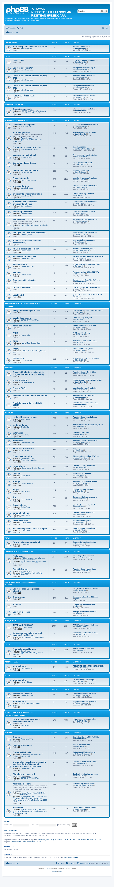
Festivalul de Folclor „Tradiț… (84, 248)
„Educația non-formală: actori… (85, 693)
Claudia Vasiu (26, 274)
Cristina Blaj (25, 427)
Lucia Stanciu (80, 134)
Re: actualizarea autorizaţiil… (84, 680)
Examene (8, 733)
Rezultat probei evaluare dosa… (85, 403)
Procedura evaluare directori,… (85, 155)
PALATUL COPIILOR (82, 557)
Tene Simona (79, 242)
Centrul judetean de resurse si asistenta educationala (26, 720)
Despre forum (11, 42)
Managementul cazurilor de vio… (86, 232)
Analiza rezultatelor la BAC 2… (85, 341)
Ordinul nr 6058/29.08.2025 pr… (85, 752)
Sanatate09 (79, 195)
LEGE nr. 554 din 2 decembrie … (85, 60)
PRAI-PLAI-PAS (20, 264)
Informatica (18, 441)
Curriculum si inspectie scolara (27, 147)
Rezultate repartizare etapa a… (85, 783)
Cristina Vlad (25, 544)
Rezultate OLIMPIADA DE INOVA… (86, 440)
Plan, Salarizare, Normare (24, 649)
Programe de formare (22, 694)
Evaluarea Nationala (22, 752)
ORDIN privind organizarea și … (85, 807)
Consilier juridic (80, 62)
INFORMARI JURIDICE (23, 625)
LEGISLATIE (18, 60)
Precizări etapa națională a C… (85, 473)
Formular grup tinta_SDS (82, 318)
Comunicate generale (22, 109)
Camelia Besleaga (27, 382)
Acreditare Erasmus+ (22, 326)
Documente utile (29, 653)
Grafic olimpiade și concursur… (85, 774)
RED (74, 448)
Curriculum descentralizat (24, 163)
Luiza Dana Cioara (27, 196)
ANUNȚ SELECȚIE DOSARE (83, 649)
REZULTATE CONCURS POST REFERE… (88, 666)
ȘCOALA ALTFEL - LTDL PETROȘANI (87, 295)
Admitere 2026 (28, 796)
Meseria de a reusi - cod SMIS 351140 (30, 396)
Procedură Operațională (82, 520)
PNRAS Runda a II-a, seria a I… (85, 348)
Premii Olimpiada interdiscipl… (85, 489)
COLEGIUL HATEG (68, 839)
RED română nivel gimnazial (84, 240)
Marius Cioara (27, 637)
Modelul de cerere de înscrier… (85, 178)
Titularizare (18, 556)
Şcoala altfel (18, 295)
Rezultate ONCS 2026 (81, 433)
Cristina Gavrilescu (82, 571)
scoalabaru (79, 650)
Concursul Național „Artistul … (85, 211)
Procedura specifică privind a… (85, 701)
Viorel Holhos (25, 435)
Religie (16, 489)
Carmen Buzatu (80, 164)
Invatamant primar (21, 186)
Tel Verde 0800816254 (22, 287)
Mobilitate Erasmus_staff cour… (85, 325)
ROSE (15, 341)
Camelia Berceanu (27, 443)
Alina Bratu (25, 450)
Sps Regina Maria (71, 857)
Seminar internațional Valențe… (85, 604)
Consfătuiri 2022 (79, 147)
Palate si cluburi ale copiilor (26, 249)
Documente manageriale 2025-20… (86, 124)
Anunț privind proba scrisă (83, 85)
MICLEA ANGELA (81, 721)
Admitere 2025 (42, 796)
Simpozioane (19, 597)
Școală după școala (22, 318)
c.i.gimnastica (56, 839)
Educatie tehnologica (22, 456)
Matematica (18, 433)
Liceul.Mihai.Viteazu (82, 250)
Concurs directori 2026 (23, 68)
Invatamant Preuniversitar (16, 120)
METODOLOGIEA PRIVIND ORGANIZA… (88, 256)
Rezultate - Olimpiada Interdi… (85, 466)
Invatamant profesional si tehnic (27, 194)
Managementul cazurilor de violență (29, 233)
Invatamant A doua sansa (24, 257)
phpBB (49, 868)
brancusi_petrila (44, 839)
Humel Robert (26, 523)
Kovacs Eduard (26, 682)
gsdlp (77, 296)
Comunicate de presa (14, 105)
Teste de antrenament (22, 745)
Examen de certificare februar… (85, 762)
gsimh (92, 839)
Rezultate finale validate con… (85, 75)
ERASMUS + (18, 358)
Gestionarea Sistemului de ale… (85, 633)
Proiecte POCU (19, 388)
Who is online (10, 830)
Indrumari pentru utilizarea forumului (30, 47)
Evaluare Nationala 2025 (21, 756)
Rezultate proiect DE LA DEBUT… (86, 272)
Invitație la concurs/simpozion (84, 612)
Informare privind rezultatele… (85, 109)
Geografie (17, 474)
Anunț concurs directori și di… (85, 68)
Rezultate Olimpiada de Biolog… (85, 481)
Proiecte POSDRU (21, 380)
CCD (6, 689)
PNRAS (16, 349)
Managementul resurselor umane (19, 552)
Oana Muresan (26, 668)
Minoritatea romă (20, 521)
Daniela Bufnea (26, 172)
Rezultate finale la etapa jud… (84, 513)
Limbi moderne (20, 425)
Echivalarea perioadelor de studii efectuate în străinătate (28, 634)
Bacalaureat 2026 (29, 809)
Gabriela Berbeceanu (28, 180)
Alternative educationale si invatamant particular (25, 203)
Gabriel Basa (25, 491)
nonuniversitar (80, 763)
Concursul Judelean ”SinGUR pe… (86, 280)
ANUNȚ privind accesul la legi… (85, 625)
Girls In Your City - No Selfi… (84, 194)
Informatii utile (19, 666)
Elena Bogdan (26, 651)
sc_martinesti (80, 681)
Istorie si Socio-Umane (23, 448)
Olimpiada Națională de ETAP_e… (86, 456)
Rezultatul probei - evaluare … (84, 395)
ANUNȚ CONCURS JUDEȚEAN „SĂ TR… (88, 425)
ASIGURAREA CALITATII (24, 219)
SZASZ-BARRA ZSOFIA (30, 111)
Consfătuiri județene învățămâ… (85, 201)
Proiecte (9, 368)
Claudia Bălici (80, 327)
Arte (14, 497)
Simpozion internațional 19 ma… (85, 597)
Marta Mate (26, 225)
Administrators (15, 842)
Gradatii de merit (20, 569)
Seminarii (17, 604)
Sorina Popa (25, 507)
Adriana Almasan (25, 113)
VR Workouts (27, 360)
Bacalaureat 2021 (40, 811)
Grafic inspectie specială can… (85, 528)
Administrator (26, 49)
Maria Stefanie (37, 113)
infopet (77, 606)
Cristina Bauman (38, 468)
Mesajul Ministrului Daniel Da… (85, 95)
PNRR (15, 333)
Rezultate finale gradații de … (84, 569)
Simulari (16, 737)
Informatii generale (21, 132)
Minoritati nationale (21, 513)
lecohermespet (80, 590)
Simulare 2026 (27, 739)
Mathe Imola (25, 515)
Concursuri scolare (21, 612)
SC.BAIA (98, 839)
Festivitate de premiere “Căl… (84, 719)
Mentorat (17, 272)
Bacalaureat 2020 (21, 813)
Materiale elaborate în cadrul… (84, 388)
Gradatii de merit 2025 (20, 575)
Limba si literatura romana (25, 417)
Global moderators (28, 842)
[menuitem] (20, 28)
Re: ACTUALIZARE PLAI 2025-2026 (86, 264)
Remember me (63, 825)
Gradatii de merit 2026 (31, 573)
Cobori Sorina (26, 251)
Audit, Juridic (10, 621)
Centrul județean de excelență (26, 542)
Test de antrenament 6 (81, 745)
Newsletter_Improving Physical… (86, 358)
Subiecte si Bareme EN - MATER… (86, 737)
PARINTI (39, 842)
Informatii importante (81, 46)
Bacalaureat (18, 807)
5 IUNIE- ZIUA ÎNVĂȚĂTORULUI (85, 186)
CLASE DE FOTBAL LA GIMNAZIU (86, 287)
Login (7, 821)
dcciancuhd (79, 312)
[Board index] (17, 9)
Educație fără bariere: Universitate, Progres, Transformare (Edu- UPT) (28, 373)
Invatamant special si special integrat (30, 528)
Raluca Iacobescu (27, 696)
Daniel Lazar (26, 468)
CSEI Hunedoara (83, 839)
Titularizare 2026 (29, 561)
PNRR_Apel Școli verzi (81, 333)
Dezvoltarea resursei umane (25, 170)
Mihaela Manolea (27, 70)
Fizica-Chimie (19, 466)
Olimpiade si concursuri (24, 774)
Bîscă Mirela (25, 476)
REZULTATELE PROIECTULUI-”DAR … (88, 380)
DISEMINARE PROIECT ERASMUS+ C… (88, 310)
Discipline (9, 413)
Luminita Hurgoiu (27, 188)
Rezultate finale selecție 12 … (84, 372)
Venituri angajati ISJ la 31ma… (84, 132)
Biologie (16, 482)
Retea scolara (11, 662)
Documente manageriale (24, 124)
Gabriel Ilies (25, 725)
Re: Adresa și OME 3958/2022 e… (85, 219)
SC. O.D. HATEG (81, 483)
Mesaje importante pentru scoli (27, 310)
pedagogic (79, 613)
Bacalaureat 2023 (25, 811)
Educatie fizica (19, 505)
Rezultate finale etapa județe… (85, 417)
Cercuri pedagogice (29, 460)
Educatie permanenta (22, 212)
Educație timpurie (21, 178)
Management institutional (24, 155)
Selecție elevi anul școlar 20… (84, 542)
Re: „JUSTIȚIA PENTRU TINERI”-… (86, 589)
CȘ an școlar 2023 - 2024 (82, 163)
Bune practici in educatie (24, 280)
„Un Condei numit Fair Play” (84, 505)
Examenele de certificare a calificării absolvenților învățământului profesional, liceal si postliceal (29, 764)
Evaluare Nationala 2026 (32, 754)
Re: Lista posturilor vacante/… (85, 556)
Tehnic (7, 676)
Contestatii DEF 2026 (81, 170)
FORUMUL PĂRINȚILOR (23, 96)
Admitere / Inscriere (22, 784)
